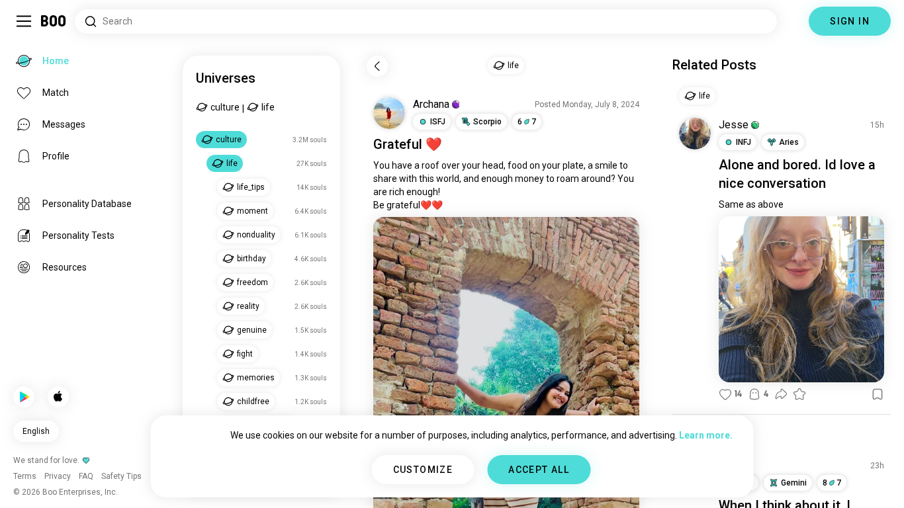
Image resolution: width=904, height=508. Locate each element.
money (529, 178)
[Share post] (781, 394)
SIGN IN (850, 21)
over (450, 165)
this (426, 178)
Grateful (397, 144)
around (596, 178)
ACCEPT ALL (538, 469)
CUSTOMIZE (423, 469)
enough (497, 178)
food (517, 165)
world (447, 178)
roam (568, 178)
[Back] (377, 66)
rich (396, 192)
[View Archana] (389, 113)
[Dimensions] (793, 21)
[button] (456, 104)
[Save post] (877, 394)
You (381, 165)
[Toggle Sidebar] (24, 21)
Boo (54, 21)
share (385, 178)
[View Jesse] (695, 133)
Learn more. (706, 435)
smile (606, 165)
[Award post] (799, 394)
